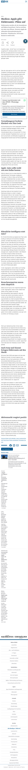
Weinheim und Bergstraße (14, 669)
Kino (14, 711)
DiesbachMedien (14, 752)
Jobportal (14, 744)
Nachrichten (14, 667)
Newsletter (14, 655)
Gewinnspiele (14, 717)
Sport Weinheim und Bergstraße (14, 689)
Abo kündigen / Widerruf (14, 728)
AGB (15, 767)
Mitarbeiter (14, 757)
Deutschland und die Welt (14, 683)
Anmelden (14, 645)
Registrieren (14, 647)
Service (14, 723)
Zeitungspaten (14, 755)
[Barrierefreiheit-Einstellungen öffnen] (25, 41)
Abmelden (14, 663)
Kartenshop (14, 703)
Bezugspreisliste (14, 760)
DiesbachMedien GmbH (14, 765)
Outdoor (14, 714)
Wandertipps (14, 706)
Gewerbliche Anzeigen (14, 736)
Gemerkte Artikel (14, 658)
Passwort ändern (14, 661)
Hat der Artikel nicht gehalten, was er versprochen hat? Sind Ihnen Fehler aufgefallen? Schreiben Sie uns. (13, 440)
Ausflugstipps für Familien (14, 709)
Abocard (14, 733)
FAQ (14, 749)
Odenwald (14, 672)
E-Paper (14, 653)
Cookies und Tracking (20, 767)
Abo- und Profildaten (14, 650)
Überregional (14, 694)
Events (14, 701)
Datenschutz (11, 767)
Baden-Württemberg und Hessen (14, 680)
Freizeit (14, 698)
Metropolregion (14, 677)
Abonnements (14, 725)
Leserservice (14, 731)
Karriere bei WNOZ (14, 763)
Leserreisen (14, 719)
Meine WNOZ (14, 642)
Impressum (4, 117)
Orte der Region (14, 675)
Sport (14, 686)
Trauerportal (14, 741)
